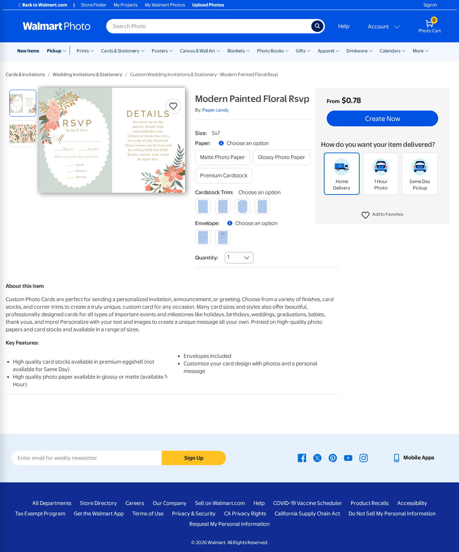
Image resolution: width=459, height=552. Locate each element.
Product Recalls (370, 503)
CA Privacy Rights (245, 513)
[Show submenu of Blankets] (248, 50)
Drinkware (357, 50)
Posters (160, 50)
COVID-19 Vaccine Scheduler (307, 503)
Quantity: (206, 257)
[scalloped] (262, 206)
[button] (382, 215)
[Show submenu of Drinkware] (371, 50)
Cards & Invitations (25, 74)
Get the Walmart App (99, 513)
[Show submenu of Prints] (92, 50)
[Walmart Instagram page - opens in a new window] (363, 457)
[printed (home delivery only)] (223, 237)
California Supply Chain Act (307, 513)
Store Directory (98, 503)
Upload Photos (208, 5)
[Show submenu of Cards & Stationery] (143, 50)
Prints (83, 50)
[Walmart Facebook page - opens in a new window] (302, 457)
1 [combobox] (228, 257)
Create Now (382, 118)
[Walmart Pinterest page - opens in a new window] (332, 457)
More (418, 50)
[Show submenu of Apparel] (337, 50)
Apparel (326, 50)
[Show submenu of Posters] (171, 50)
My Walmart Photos (165, 5)
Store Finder (94, 5)
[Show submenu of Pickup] (66, 50)
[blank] (202, 237)
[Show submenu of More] (427, 50)
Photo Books (270, 50)
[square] (202, 206)
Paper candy (215, 110)
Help (343, 26)
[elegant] (242, 206)
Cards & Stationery (120, 50)
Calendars (390, 50)
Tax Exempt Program (40, 513)
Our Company (169, 503)
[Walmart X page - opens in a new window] (317, 457)
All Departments (51, 503)
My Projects (126, 5)
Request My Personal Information (229, 524)
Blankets (236, 50)
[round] (223, 206)
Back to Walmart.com (44, 5)
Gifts (301, 50)
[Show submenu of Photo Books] (287, 50)
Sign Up (193, 458)
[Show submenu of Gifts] (309, 50)
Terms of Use (148, 513)
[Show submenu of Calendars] (404, 50)
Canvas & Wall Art (197, 50)
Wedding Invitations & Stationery (87, 74)
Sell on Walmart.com (220, 503)
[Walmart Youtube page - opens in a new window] (348, 457)
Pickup (54, 50)
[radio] (22, 103)
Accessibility (412, 503)
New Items (28, 50)
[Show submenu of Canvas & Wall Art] (218, 50)
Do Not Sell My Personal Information (392, 513)
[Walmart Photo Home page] (56, 26)
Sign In (430, 5)
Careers (135, 503)
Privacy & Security (194, 513)
